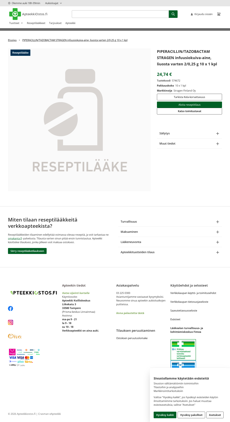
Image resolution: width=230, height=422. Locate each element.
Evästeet (175, 319)
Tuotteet (14, 23)
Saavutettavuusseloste (183, 310)
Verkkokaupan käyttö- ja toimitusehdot (193, 293)
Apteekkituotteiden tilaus (138, 252)
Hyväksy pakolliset (191, 415)
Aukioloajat (51, 3)
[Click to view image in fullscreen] (79, 119)
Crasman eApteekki (49, 414)
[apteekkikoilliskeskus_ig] (34, 322)
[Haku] (173, 14)
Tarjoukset (55, 23)
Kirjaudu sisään (203, 14)
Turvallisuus (129, 221)
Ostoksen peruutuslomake (132, 338)
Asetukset (215, 415)
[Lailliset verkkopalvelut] (183, 349)
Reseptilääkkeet (36, 23)
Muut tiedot (167, 143)
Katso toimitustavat (189, 111)
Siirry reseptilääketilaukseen (27, 251)
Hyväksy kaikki (165, 415)
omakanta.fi (15, 238)
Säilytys (164, 133)
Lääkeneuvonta (131, 242)
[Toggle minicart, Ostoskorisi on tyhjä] (218, 14)
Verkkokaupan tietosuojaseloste (189, 301)
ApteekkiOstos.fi (34, 14)
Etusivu (12, 40)
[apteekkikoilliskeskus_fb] (34, 308)
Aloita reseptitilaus (190, 104)
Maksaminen (129, 232)
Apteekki (70, 23)
